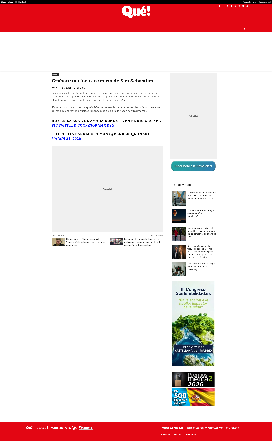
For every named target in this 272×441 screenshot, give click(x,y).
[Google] (247, 6)
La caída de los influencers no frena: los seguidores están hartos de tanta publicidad (201, 195)
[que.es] (136, 12)
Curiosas (55, 75)
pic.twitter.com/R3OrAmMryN (83, 125)
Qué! (55, 88)
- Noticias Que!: (20, 2)
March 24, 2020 (66, 138)
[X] (239, 6)
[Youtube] (243, 6)
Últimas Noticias (7, 2)
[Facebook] (219, 6)
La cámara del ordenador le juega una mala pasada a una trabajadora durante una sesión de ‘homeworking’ (142, 242)
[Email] (114, 258)
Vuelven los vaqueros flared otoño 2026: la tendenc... (239, 2)
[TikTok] (235, 6)
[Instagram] (223, 6)
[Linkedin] (107, 258)
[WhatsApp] (94, 258)
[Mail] (227, 6)
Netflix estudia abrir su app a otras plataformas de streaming (201, 266)
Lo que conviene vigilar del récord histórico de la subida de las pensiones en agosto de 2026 (201, 232)
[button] (245, 28)
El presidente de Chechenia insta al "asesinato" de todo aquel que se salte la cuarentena (85, 242)
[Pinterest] (88, 258)
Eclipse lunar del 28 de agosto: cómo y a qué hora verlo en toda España (201, 213)
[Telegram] (231, 6)
